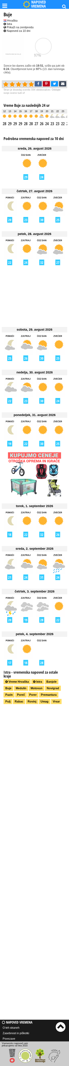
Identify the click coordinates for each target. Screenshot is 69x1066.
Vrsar (56, 701)
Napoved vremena (18, 1022)
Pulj (7, 701)
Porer (33, 694)
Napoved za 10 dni (18, 30)
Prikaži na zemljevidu (20, 27)
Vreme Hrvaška (18, 681)
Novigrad (53, 688)
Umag (44, 701)
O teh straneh (11, 1027)
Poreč (21, 694)
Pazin (9, 694)
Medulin (21, 688)
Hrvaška (12, 20)
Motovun (36, 688)
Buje (8, 688)
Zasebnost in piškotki (16, 1033)
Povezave (9, 1038)
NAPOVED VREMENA (38, 4)
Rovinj (32, 701)
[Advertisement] (34, 296)
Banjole (51, 681)
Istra (9, 23)
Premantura (49, 694)
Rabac (19, 701)
